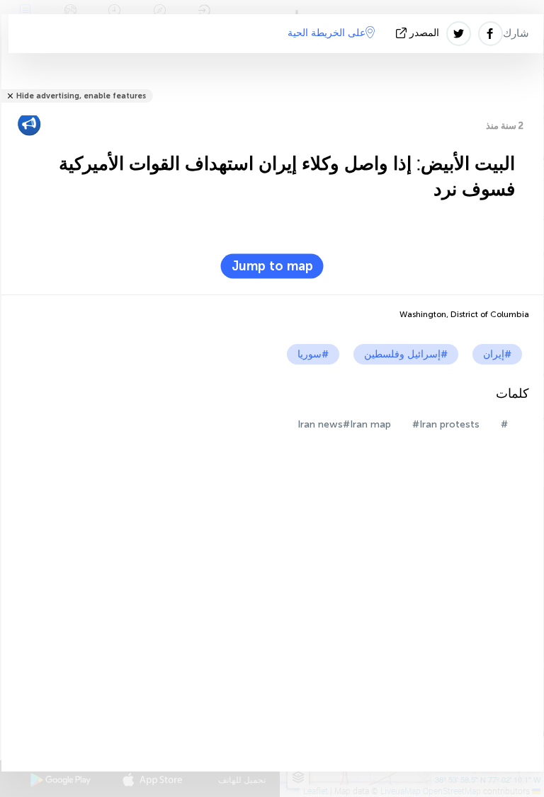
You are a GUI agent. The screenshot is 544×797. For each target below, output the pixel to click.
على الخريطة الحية (327, 33)
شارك (516, 33)
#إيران (497, 354)
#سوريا (313, 354)
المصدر (424, 33)
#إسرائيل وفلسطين (406, 354)
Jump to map (272, 266)
